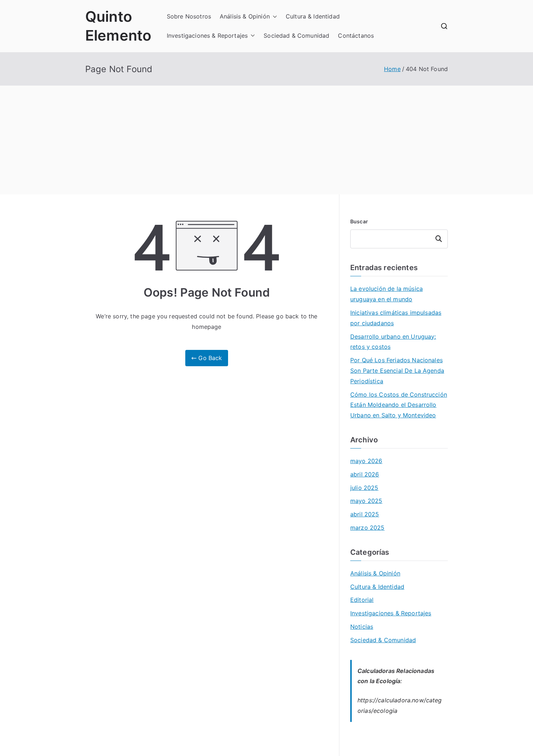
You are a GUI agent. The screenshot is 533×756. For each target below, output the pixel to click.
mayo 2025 (366, 500)
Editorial (361, 599)
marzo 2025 (367, 527)
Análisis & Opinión (245, 16)
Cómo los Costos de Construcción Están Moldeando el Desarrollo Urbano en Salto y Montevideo (398, 405)
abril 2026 (364, 474)
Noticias (361, 626)
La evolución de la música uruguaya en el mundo (386, 294)
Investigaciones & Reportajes (207, 35)
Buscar (359, 221)
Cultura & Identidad (313, 16)
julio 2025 (364, 487)
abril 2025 (364, 514)
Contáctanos (356, 35)
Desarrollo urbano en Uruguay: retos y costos (393, 342)
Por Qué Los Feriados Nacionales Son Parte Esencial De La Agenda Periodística (397, 370)
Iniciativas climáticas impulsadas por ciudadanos (395, 318)
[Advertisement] (266, 140)
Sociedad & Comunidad (296, 35)
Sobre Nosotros (189, 16)
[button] (273, 16)
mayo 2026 (366, 460)
